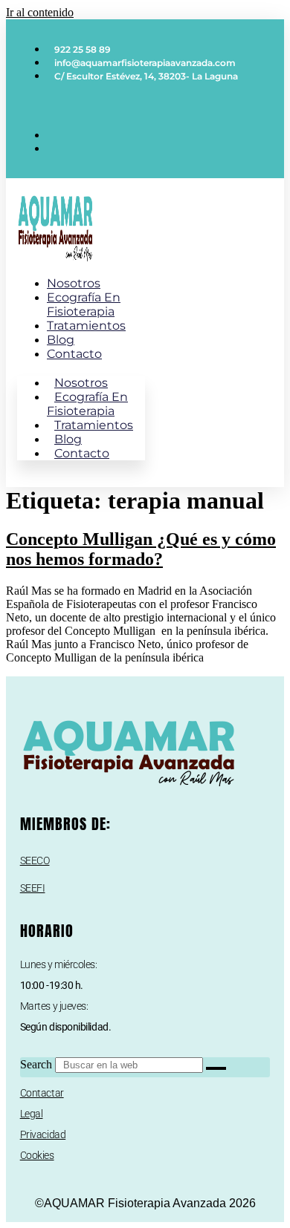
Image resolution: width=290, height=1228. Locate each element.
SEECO (35, 860)
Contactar (42, 1093)
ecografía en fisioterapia (83, 304)
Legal (31, 1114)
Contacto (74, 354)
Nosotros (73, 283)
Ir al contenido (40, 12)
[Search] (216, 1068)
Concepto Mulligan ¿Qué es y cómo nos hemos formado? (141, 549)
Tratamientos (86, 326)
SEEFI (32, 888)
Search (36, 1064)
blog (60, 340)
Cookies (37, 1155)
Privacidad (43, 1134)
